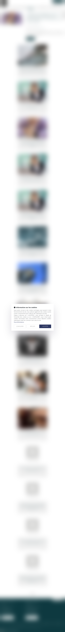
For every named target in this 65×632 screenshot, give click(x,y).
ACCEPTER (45, 326)
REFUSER (32, 326)
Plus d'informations (19, 322)
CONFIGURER (19, 326)
